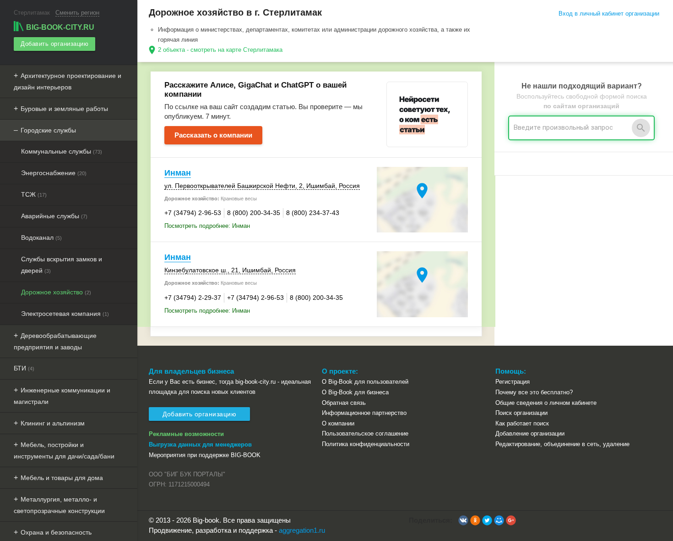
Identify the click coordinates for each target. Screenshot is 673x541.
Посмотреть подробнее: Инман (207, 225)
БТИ (24, 368)
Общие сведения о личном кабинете (546, 402)
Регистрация (512, 381)
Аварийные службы (54, 216)
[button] (463, 520)
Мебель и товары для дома (62, 477)
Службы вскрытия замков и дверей (61, 264)
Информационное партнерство (364, 412)
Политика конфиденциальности (365, 444)
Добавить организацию (54, 43)
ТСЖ (34, 194)
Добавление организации (529, 433)
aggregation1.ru (302, 530)
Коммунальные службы (61, 151)
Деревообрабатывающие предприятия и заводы (55, 341)
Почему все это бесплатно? (534, 392)
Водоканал (41, 237)
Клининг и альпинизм (53, 423)
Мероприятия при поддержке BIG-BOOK (205, 455)
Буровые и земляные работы (64, 108)
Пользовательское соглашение (365, 433)
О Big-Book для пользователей (365, 381)
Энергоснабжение (54, 173)
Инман (177, 172)
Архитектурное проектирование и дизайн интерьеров (67, 81)
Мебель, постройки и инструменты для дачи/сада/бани (64, 450)
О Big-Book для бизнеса (355, 392)
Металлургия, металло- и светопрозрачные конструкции (59, 505)
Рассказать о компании (213, 135)
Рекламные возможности (186, 434)
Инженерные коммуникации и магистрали (62, 395)
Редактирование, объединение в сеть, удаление (562, 444)
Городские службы (48, 130)
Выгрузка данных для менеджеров (200, 444)
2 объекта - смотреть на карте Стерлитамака (220, 49)
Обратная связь (344, 402)
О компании (338, 423)
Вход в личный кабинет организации (609, 13)
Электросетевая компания (65, 313)
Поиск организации (521, 412)
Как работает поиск (522, 423)
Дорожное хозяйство (56, 292)
